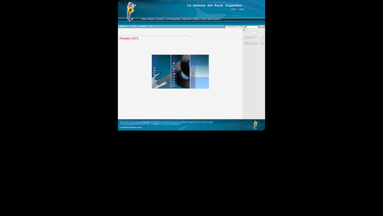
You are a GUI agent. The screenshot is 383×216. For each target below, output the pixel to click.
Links (203, 19)
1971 (151, 26)
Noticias (196, 19)
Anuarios (160, 19)
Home (144, 19)
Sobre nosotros (213, 19)
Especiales (187, 19)
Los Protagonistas (173, 19)
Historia (151, 19)
